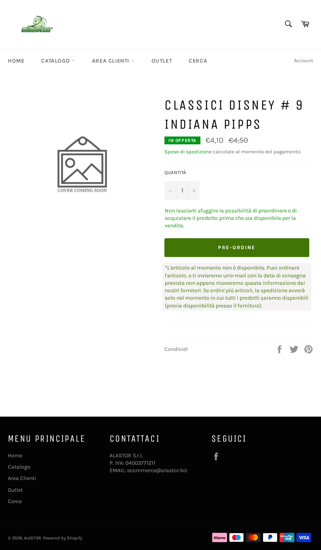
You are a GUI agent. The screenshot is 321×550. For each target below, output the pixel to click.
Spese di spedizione (188, 152)
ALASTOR (32, 538)
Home (16, 61)
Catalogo (56, 61)
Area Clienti (111, 61)
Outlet (161, 61)
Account (303, 60)
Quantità (175, 172)
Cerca (198, 61)
